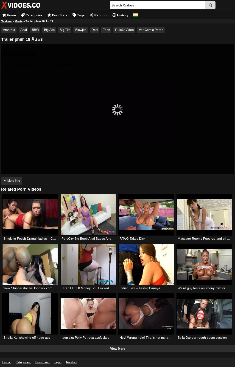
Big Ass (49, 30)
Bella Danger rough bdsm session (202, 337)
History (122, 15)
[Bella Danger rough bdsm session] (204, 314)
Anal (23, 30)
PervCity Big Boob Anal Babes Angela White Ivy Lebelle (101, 238)
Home (11, 15)
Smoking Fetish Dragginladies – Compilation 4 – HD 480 (44, 238)
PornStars (59, 15)
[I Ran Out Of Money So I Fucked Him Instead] (88, 264)
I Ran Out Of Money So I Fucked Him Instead (94, 288)
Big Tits (65, 30)
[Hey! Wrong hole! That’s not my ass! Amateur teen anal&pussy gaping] (146, 314)
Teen (106, 30)
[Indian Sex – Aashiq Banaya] (146, 264)
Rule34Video (124, 30)
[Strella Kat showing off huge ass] (30, 314)
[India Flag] (136, 14)
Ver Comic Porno (151, 30)
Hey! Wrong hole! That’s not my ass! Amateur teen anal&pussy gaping (170, 337)
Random (100, 15)
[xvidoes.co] (20, 8)
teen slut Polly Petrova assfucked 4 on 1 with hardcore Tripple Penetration (115, 337)
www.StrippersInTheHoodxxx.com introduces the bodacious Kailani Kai (54, 288)
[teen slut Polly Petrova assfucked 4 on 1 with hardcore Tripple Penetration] (88, 314)
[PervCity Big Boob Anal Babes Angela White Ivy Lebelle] (88, 215)
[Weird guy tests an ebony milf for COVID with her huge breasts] (204, 264)
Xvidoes (6, 21)
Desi (95, 30)
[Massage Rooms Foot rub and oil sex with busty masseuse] (204, 215)
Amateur (9, 30)
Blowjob (81, 30)
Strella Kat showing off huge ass (26, 337)
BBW (35, 30)
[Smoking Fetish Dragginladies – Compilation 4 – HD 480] (30, 215)
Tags (80, 15)
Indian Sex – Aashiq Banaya (140, 288)
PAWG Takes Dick (132, 238)
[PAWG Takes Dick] (146, 215)
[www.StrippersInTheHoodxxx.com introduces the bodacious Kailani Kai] (30, 264)
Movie (18, 21)
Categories (33, 15)
